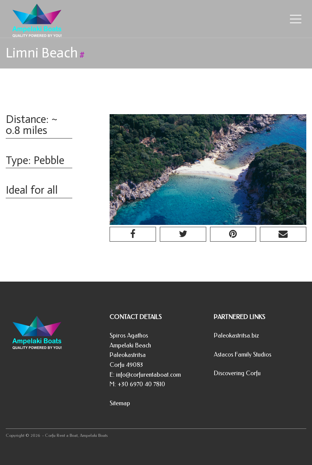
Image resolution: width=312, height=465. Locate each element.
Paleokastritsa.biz (236, 335)
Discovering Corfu (237, 373)
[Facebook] (133, 234)
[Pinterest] (233, 234)
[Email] (283, 234)
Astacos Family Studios (242, 354)
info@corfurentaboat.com (148, 374)
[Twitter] (183, 234)
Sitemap (120, 403)
